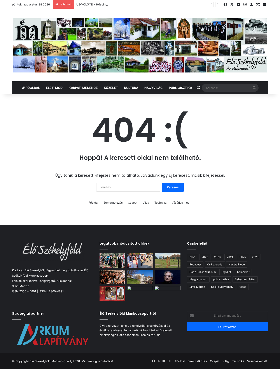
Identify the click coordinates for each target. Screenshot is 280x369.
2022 (205, 257)
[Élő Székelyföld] (140, 45)
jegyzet (226, 272)
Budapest (195, 264)
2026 (255, 257)
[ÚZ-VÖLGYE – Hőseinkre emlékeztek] (112, 260)
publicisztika (221, 279)
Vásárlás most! (181, 202)
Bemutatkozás (113, 202)
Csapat (132, 202)
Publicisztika (180, 88)
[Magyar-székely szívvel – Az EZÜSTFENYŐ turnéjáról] (140, 260)
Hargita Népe (237, 264)
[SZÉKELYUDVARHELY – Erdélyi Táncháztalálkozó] (112, 277)
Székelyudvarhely (222, 286)
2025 (243, 257)
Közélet (111, 88)
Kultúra (131, 88)
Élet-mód (54, 88)
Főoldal (32, 88)
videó (243, 286)
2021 (192, 257)
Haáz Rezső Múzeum (202, 272)
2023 (217, 257)
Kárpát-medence (83, 88)
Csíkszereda (214, 264)
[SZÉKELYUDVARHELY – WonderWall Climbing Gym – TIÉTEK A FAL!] (140, 293)
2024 (230, 257)
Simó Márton (197, 286)
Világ (146, 202)
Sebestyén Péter (245, 279)
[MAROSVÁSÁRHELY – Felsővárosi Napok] (167, 293)
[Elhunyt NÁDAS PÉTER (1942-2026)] (167, 277)
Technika (160, 202)
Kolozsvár (243, 272)
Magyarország (198, 279)
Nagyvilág (153, 88)
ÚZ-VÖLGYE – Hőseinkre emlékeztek (101, 4)
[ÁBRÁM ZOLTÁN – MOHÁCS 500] (167, 260)
